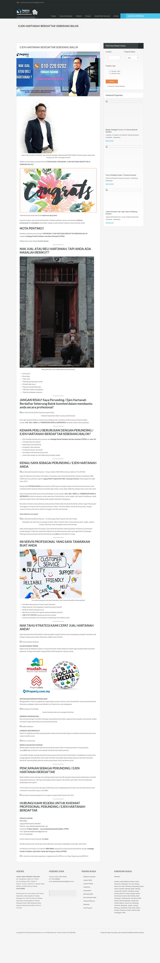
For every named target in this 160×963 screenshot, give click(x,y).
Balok (132, 889)
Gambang (135, 903)
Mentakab (124, 905)
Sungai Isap (134, 900)
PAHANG (117, 876)
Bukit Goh (122, 893)
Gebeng (137, 889)
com (45, 831)
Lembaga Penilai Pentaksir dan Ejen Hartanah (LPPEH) (68, 439)
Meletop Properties (89, 876)
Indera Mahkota (125, 881)
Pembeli (79, 16)
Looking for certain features (116, 86)
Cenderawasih (125, 898)
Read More (116, 137)
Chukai (129, 910)
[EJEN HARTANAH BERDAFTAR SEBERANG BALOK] (58, 74)
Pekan (132, 881)
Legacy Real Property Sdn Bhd (30, 823)
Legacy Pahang (88, 883)
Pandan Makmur (119, 903)
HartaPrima (86, 887)
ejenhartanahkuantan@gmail (34, 831)
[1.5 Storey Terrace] (114, 71)
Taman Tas (128, 903)
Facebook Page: (105, 932)
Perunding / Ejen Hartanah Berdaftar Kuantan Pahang (127, 932)
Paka (123, 912)
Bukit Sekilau (132, 896)
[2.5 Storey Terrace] (114, 73)
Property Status (129, 52)
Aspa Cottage (130, 893)
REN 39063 (23, 821)
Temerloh (117, 905)
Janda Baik (123, 908)
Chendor (124, 891)
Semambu (134, 898)
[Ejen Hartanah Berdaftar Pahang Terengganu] (27, 12)
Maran (138, 908)
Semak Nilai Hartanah (102, 16)
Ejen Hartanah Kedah (89, 897)
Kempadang (136, 886)
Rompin (116, 910)
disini (46, 839)
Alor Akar (122, 886)
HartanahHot (87, 890)
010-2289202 (56, 879)
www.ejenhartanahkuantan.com (37, 826)
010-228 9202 (28, 834)
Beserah (127, 889)
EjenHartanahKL (88, 894)
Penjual (88, 16)
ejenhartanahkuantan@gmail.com (32, 2)
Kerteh (134, 910)
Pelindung (128, 886)
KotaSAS (121, 889)
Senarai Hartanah (66, 16)
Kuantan (116, 881)
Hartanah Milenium (89, 901)
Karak (129, 908)
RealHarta (86, 904)
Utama (53, 16)
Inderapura (124, 884)
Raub (133, 908)
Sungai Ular (117, 891)
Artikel (116, 16)
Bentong (117, 908)
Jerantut (135, 905)
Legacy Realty (87, 880)
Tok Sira (131, 884)
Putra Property (87, 908)
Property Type (110, 66)
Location (109, 52)
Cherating (131, 891)
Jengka (130, 905)
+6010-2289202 (135, 16)
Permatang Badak (124, 900)
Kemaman (123, 910)
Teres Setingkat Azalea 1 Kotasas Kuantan (121, 175)
